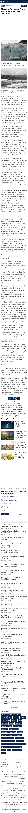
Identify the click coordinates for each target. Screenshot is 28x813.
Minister (12, 723)
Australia (4, 714)
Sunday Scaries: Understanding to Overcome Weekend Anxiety (21, 444)
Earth (18, 403)
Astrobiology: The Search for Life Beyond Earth (20, 424)
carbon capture (14, 416)
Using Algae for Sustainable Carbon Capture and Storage (20, 434)
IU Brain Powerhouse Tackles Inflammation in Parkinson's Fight (13, 616)
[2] (20, 794)
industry (11, 735)
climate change (12, 405)
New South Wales (14, 729)
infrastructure (5, 732)
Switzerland (19, 407)
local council (4, 729)
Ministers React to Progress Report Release (13, 629)
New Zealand (20, 741)
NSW (3, 720)
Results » (21, 514)
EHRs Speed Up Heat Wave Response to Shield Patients (14, 597)
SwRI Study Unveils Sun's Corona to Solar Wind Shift (13, 643)
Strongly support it (10, 497)
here (19, 395)
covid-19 (19, 726)
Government (11, 714)
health (20, 720)
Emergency (4, 741)
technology (4, 735)
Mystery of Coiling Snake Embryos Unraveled (13, 558)
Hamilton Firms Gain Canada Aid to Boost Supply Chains (13, 532)
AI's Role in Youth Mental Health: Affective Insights (12, 572)
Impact (9, 750)
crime (22, 738)
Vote (5, 514)
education (20, 732)
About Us (17, 764)
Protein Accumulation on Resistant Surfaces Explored (13, 662)
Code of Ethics (19, 760)
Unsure (6, 510)
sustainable (12, 741)
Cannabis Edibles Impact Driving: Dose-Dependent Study (12, 565)
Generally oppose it (10, 503)
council (10, 726)
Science (3, 5)
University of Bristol (16, 411)
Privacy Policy (5, 764)
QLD (12, 744)
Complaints (18, 767)
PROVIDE (16, 335)
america (4, 750)
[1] (18, 794)
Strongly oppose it (10, 507)
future (23, 744)
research (23, 717)
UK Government (5, 744)
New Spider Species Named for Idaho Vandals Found (12, 591)
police (10, 717)
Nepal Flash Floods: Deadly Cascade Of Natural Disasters (13, 656)
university (11, 403)
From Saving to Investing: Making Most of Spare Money (20, 455)
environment (5, 723)
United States (10, 738)
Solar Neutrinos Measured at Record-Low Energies (11, 578)
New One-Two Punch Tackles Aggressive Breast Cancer (11, 551)
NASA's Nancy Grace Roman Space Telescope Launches (13, 689)
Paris (22, 403)
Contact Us (18, 762)
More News (14, 707)
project (17, 738)
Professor (14, 720)
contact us (12, 809)
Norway (3, 409)
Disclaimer (4, 767)
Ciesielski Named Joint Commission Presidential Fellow (13, 610)
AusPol (3, 738)
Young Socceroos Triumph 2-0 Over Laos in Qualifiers (13, 622)
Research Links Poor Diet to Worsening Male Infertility (11, 649)
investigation (18, 735)
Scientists (11, 407)
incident (4, 752)
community (4, 717)
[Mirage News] (4, 2)
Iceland (9, 409)
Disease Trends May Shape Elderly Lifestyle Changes (13, 669)
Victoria (8, 720)
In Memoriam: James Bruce (10, 604)
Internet (19, 750)
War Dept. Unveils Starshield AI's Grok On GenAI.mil (12, 538)
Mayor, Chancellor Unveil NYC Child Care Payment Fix (13, 635)
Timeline (4, 520)
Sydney (3, 747)
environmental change (8, 414)
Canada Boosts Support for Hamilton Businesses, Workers (12, 525)
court (14, 750)
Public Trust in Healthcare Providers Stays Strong (14, 545)
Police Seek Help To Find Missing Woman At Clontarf (12, 585)
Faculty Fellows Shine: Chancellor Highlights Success (12, 675)
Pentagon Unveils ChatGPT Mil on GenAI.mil (13, 683)
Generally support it (10, 500)
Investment (13, 732)
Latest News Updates (4, 761)
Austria (3, 405)
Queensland (19, 723)
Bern (14, 409)
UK (6, 403)
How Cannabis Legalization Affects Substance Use (13, 702)
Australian (16, 717)
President (9, 747)
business (4, 726)
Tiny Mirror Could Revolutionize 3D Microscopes (13, 696)
